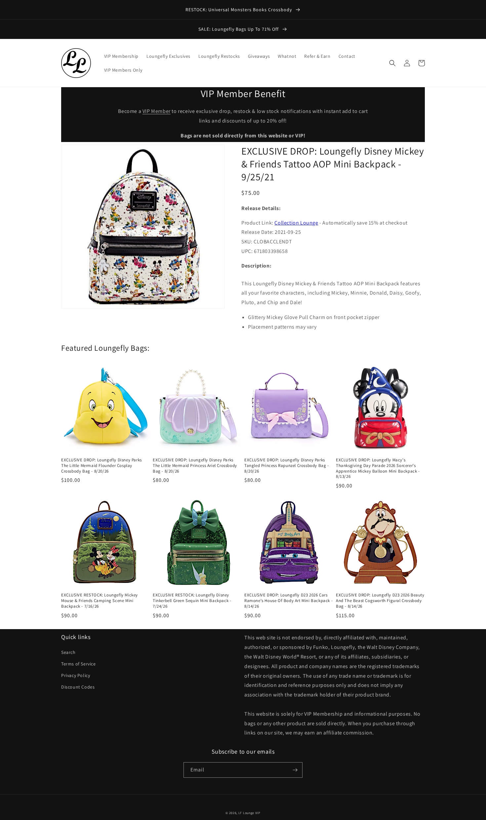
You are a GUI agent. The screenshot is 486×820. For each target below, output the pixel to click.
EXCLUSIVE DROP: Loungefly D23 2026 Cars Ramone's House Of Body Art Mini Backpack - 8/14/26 (288, 600)
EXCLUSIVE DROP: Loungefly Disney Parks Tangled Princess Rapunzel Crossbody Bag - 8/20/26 (286, 465)
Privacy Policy (75, 675)
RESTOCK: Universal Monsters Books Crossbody (239, 10)
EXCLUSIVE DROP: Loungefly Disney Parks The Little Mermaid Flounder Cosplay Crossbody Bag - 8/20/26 (101, 465)
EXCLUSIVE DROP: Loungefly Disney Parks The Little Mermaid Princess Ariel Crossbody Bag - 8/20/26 (195, 465)
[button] (392, 63)
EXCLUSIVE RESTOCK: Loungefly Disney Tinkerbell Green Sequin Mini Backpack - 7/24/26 (192, 600)
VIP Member (156, 111)
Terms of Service (78, 664)
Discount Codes (78, 687)
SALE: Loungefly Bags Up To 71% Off (239, 29)
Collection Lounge (296, 222)
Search (68, 652)
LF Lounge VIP (249, 813)
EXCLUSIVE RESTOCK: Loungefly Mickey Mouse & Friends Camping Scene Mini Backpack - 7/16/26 (99, 600)
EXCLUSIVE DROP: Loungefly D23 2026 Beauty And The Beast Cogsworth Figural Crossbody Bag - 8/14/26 (380, 600)
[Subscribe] (295, 770)
